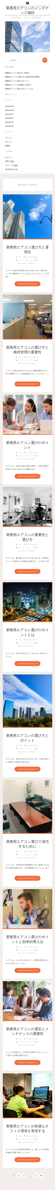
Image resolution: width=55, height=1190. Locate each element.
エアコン (8, 138)
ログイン (8, 157)
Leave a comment (28, 263)
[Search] (44, 60)
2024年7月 (9, 122)
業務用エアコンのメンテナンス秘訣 (27, 11)
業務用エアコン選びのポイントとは (19, 89)
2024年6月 (9, 126)
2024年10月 (9, 110)
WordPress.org (11, 169)
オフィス (8, 142)
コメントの (11, 165)
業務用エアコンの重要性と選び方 (18, 85)
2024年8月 (9, 118)
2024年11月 (9, 106)
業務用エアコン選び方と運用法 (17, 73)
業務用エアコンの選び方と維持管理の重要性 (22, 77)
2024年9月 (9, 114)
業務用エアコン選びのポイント (17, 81)
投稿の (9, 161)
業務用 (7, 146)
